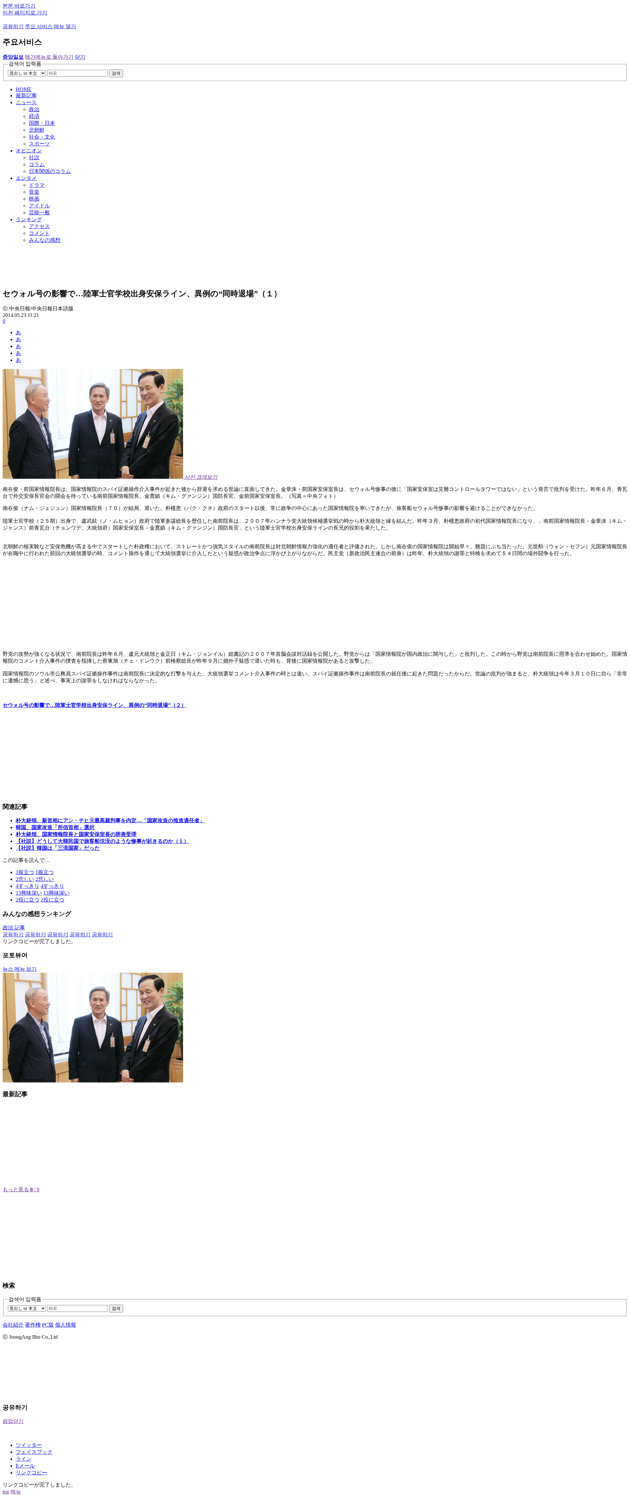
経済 (34, 116)
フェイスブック (34, 1452)
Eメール (25, 1466)
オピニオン (29, 150)
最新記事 (26, 95)
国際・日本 (42, 123)
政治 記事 (14, 927)
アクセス (39, 226)
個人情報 (65, 1325)
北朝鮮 (37, 130)
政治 (34, 109)
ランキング (29, 219)
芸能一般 (39, 212)
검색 (116, 73)
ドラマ (37, 185)
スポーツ (39, 143)
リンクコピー (31, 1472)
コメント (39, 233)
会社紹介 (13, 1325)
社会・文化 (42, 137)
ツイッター (29, 1445)
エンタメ (26, 178)
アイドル (39, 205)
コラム (37, 164)
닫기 (80, 57)
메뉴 (15, 1491)
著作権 (33, 1325)
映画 (34, 199)
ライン (24, 1459)
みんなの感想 (44, 240)
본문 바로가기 (19, 6)
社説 (34, 157)
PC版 (48, 1325)
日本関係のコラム (50, 171)
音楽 (34, 192)
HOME (24, 89)
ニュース (26, 102)
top (6, 1491)
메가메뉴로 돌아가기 (49, 57)
